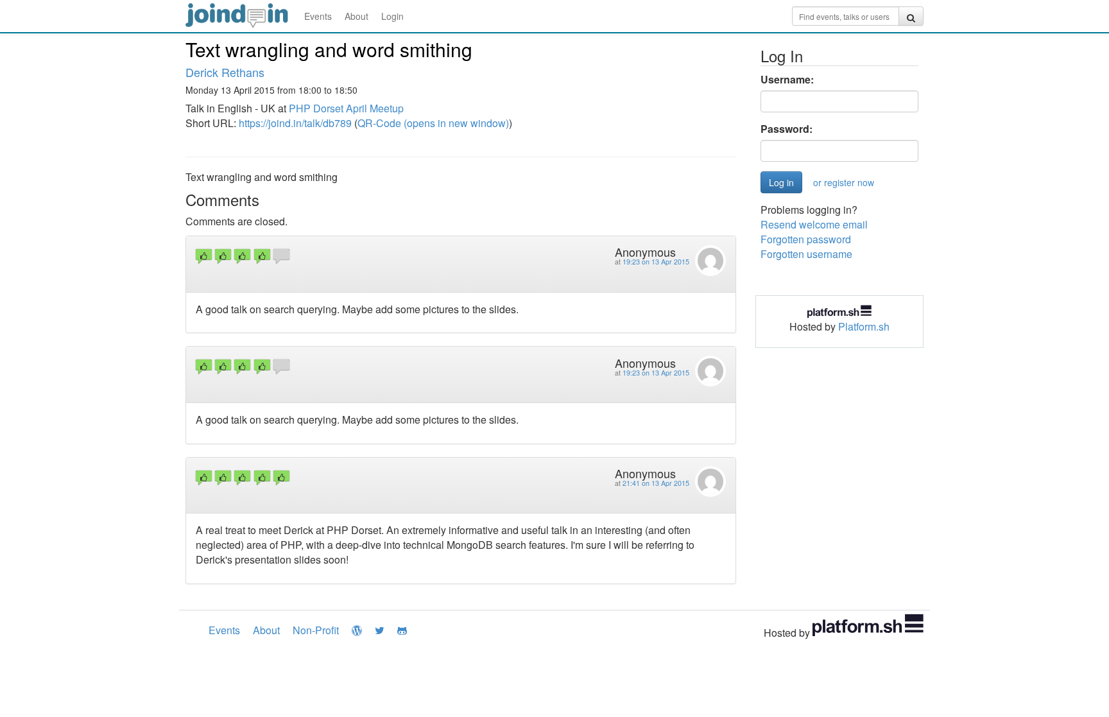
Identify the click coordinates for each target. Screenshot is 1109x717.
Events (318, 16)
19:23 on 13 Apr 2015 (656, 261)
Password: (786, 129)
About (356, 16)
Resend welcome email (814, 224)
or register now (843, 182)
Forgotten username (806, 253)
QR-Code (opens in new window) (433, 123)
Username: (787, 80)
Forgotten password (806, 239)
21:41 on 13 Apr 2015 (656, 483)
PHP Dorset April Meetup (346, 108)
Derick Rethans (224, 72)
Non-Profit (316, 630)
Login (392, 16)
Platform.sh (864, 326)
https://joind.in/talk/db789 (295, 123)
